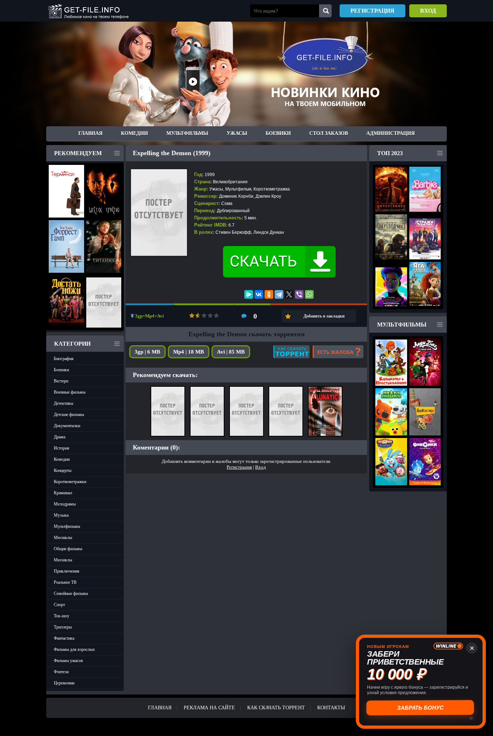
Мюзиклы (63, 537)
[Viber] (299, 294)
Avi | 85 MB (231, 352)
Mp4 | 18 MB (188, 352)
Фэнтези (61, 672)
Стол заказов (328, 133)
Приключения (66, 571)
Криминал (63, 493)
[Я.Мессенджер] (248, 294)
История (61, 448)
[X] (289, 294)
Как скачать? (291, 351)
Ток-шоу (61, 616)
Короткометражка (271, 189)
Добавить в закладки (324, 316)
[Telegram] (279, 294)
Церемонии (64, 683)
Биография (64, 358)
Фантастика (64, 638)
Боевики (278, 133)
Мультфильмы (187, 133)
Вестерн (61, 381)
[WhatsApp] (309, 294)
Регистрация (372, 11)
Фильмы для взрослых (74, 649)
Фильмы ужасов (68, 660)
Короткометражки (70, 481)
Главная (90, 133)
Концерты (62, 470)
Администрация (390, 133)
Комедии (134, 133)
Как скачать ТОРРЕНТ (276, 707)
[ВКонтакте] (258, 294)
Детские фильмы (69, 414)
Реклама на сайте (209, 707)
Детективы (63, 403)
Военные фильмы (70, 392)
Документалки (67, 426)
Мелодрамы (65, 504)
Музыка (61, 515)
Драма (59, 437)
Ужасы (237, 133)
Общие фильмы (68, 549)
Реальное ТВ (65, 582)
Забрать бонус (421, 708)
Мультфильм (238, 189)
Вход (428, 11)
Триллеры (63, 627)
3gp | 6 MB (147, 352)
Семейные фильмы (71, 593)
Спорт (59, 605)
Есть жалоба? (338, 351)
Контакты (331, 707)
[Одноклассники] (269, 294)
